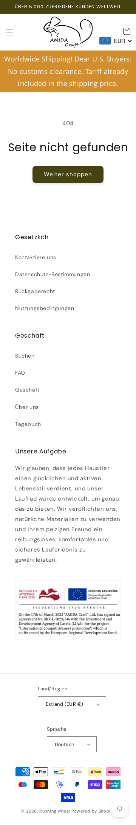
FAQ (20, 372)
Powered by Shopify (93, 811)
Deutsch (64, 744)
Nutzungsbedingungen (44, 308)
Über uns (27, 407)
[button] (9, 32)
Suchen (25, 355)
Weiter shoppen (68, 174)
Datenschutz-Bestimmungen (52, 274)
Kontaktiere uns (35, 257)
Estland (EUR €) (64, 704)
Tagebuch (28, 424)
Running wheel (54, 811)
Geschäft (27, 389)
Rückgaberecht (35, 291)
